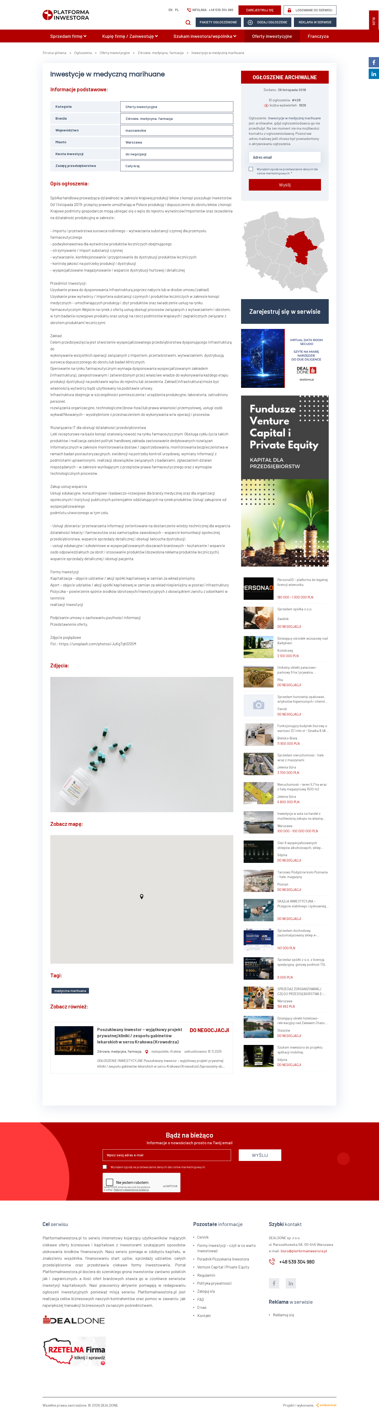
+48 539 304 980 (221, 10)
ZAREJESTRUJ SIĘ (260, 10)
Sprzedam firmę (67, 36)
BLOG (374, 21)
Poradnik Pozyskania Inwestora (223, 1259)
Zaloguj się (206, 1291)
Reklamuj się (283, 1314)
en (170, 10)
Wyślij (285, 184)
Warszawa (134, 142)
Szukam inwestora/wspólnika (203, 36)
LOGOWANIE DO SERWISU (313, 10)
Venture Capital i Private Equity (223, 1267)
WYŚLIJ (260, 1155)
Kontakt (204, 1315)
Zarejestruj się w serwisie (284, 311)
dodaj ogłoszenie (272, 22)
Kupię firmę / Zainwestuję (128, 36)
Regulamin (206, 1275)
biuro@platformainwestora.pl (304, 1251)
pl (177, 10)
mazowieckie (136, 130)
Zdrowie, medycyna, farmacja (149, 118)
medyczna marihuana (70, 991)
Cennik (203, 1237)
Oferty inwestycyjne (272, 36)
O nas (202, 1307)
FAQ (200, 1299)
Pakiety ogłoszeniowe (218, 22)
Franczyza (318, 36)
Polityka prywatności (214, 1283)
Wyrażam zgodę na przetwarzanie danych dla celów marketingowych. (287, 171)
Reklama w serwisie (315, 22)
